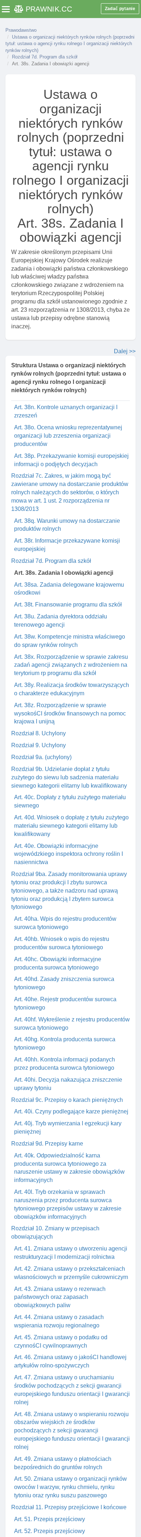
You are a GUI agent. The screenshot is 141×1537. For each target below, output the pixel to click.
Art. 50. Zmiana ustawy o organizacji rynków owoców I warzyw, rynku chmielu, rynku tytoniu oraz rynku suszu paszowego (70, 1487)
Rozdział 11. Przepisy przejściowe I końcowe (69, 1507)
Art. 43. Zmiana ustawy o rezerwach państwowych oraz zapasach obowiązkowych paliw (60, 1297)
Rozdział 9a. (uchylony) (41, 757)
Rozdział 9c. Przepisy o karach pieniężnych (67, 1100)
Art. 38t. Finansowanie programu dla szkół (68, 604)
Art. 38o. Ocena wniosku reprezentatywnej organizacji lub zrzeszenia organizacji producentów (68, 435)
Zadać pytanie (120, 8)
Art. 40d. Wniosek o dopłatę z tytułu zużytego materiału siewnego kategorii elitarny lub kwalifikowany (71, 825)
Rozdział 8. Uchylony (38, 733)
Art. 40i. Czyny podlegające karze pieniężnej (71, 1111)
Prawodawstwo (21, 30)
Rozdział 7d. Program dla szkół (44, 57)
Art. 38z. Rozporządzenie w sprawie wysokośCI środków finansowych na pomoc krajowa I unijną (70, 713)
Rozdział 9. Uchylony (38, 745)
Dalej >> (125, 351)
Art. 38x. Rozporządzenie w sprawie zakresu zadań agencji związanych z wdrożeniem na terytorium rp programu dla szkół (71, 665)
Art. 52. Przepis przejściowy (49, 1531)
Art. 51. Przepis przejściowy (49, 1519)
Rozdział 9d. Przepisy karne (47, 1143)
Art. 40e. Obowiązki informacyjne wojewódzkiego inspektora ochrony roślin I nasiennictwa (68, 854)
